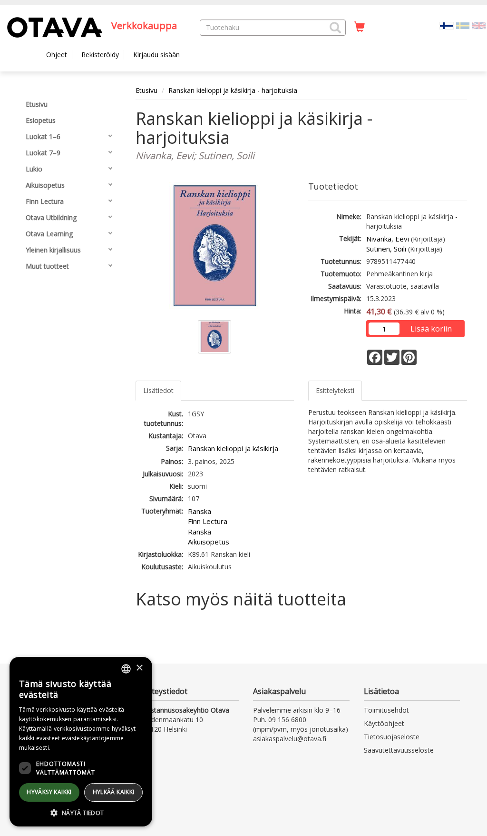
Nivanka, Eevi (387, 238)
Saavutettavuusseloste (399, 750)
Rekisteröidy (100, 54)
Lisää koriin (431, 328)
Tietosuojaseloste (391, 736)
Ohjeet (56, 54)
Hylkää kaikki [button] (114, 792)
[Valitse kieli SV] (463, 25)
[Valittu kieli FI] (446, 25)
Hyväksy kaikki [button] (49, 792)
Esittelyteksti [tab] (335, 390)
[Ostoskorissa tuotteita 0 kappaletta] (360, 27)
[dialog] (81, 741)
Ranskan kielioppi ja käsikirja (233, 448)
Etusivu (146, 90)
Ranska (199, 511)
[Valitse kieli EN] (479, 25)
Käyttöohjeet (384, 723)
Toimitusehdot (386, 710)
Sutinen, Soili (386, 248)
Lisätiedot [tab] (158, 390)
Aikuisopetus (208, 541)
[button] (335, 27)
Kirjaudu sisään (156, 54)
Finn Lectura (207, 521)
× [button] (139, 668)
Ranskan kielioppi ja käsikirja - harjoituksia (232, 90)
